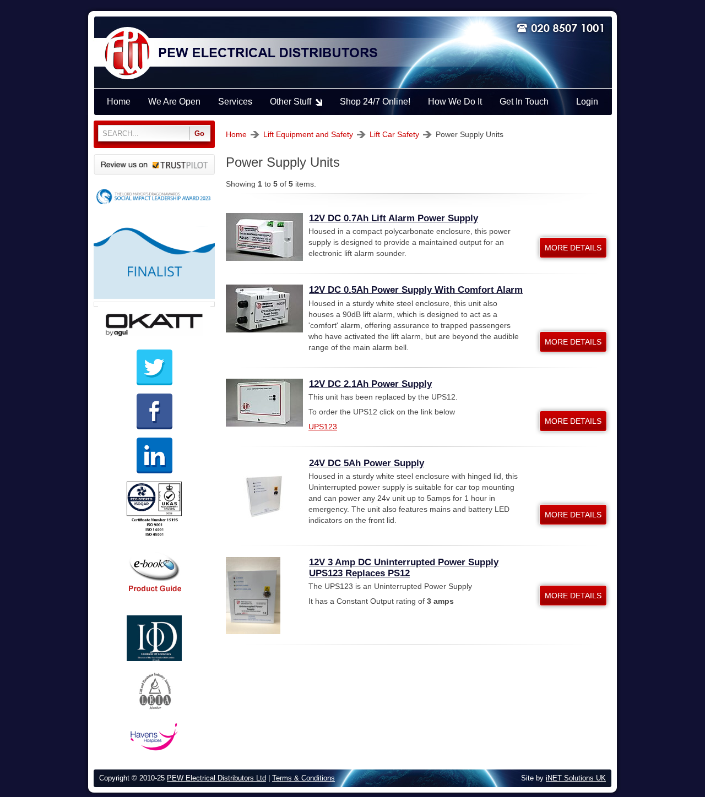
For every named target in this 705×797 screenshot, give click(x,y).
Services (235, 101)
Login (587, 101)
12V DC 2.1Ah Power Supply (370, 384)
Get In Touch (524, 101)
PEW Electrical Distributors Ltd (216, 778)
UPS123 (322, 426)
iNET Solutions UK (576, 778)
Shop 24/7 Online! (375, 101)
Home (236, 134)
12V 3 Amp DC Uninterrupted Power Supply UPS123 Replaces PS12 (403, 567)
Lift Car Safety (394, 134)
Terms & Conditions (303, 778)
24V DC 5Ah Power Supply (366, 463)
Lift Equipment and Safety (308, 134)
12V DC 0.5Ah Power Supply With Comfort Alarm (416, 290)
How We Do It (455, 101)
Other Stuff (290, 101)
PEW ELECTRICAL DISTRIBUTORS (267, 53)
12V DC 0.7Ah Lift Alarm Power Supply (393, 218)
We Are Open (174, 101)
